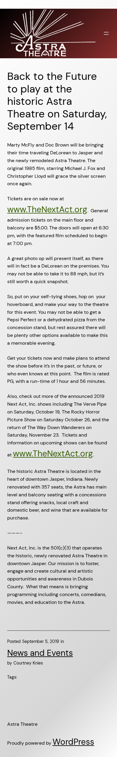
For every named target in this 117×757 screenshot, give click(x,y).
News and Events (40, 653)
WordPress (73, 741)
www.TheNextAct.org (47, 209)
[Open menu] (106, 33)
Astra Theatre (22, 724)
